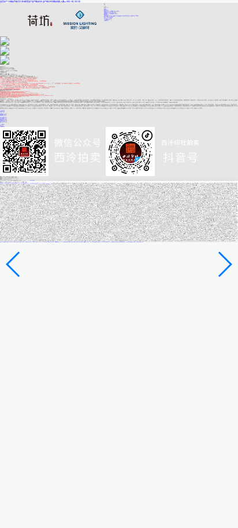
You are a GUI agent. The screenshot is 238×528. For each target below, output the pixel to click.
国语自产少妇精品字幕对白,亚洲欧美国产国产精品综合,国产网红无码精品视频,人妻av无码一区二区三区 (40, 2)
